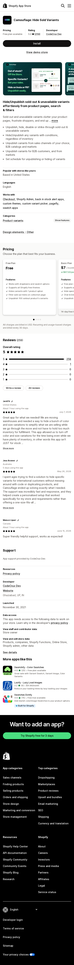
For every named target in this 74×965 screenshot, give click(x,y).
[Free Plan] (33, 319)
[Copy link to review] (12, 401)
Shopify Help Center (15, 846)
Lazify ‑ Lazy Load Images (28, 682)
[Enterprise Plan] (40, 319)
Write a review (13, 388)
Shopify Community (15, 859)
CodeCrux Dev (54, 34)
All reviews (34, 388)
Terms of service (13, 928)
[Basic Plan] (36, 319)
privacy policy (59, 622)
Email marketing (48, 803)
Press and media (48, 866)
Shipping (43, 816)
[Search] (63, 6)
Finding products (13, 784)
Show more (8, 448)
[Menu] (69, 6)
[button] (37, 672)
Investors (44, 859)
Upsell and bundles (50, 797)
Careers (43, 852)
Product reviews (48, 790)
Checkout (9, 199)
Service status (47, 892)
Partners (43, 872)
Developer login (13, 919)
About (42, 846)
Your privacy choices (16, 954)
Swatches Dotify (23, 694)
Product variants (13, 220)
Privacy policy (11, 573)
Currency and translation (53, 823)
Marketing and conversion (19, 810)
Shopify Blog (10, 872)
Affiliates (43, 879)
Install (37, 43)
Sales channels (12, 777)
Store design (11, 803)
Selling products (13, 790)
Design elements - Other (18, 232)
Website (8, 590)
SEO (40, 810)
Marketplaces (46, 784)
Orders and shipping (15, 797)
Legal (41, 885)
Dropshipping (46, 777)
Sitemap (8, 945)
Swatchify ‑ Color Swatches (29, 667)
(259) (37, 34)
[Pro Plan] (38, 319)
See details (10, 652)
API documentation (15, 852)
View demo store (37, 52)
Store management (15, 816)
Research (8, 879)
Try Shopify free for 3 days (37, 735)
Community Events (14, 866)
